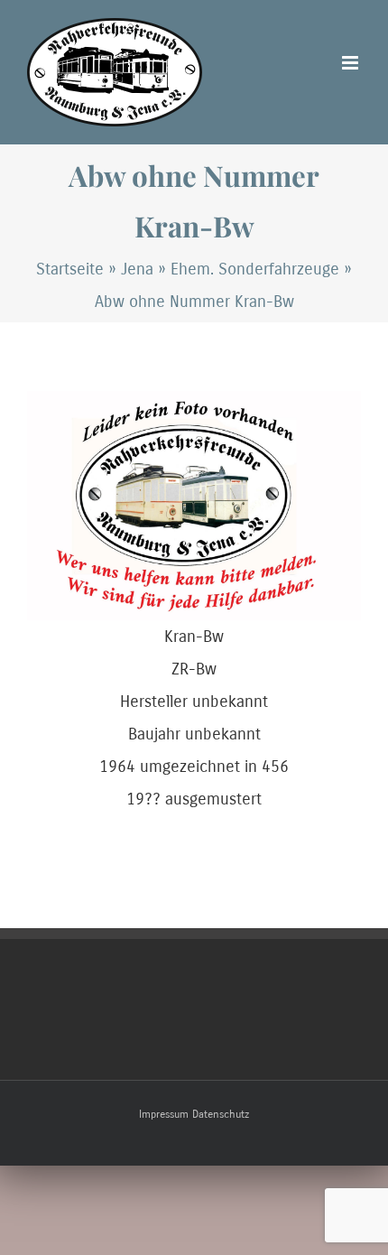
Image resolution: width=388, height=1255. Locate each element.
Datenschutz (220, 1114)
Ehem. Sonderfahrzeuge (255, 269)
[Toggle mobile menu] (351, 62)
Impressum (164, 1114)
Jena (137, 269)
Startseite (70, 269)
